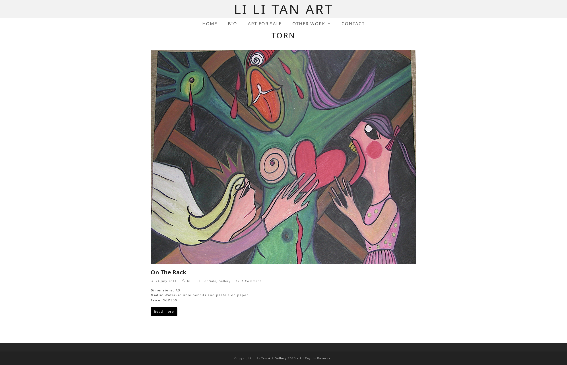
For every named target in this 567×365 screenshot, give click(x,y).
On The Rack (168, 272)
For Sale (209, 281)
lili (189, 281)
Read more (164, 311)
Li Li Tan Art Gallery (270, 358)
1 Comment (251, 281)
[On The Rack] (283, 157)
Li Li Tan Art (283, 9)
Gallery (225, 281)
